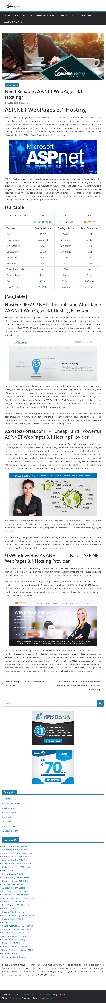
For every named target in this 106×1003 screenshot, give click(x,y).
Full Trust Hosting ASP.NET (14, 922)
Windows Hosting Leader (13, 887)
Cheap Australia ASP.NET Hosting (17, 925)
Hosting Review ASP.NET (13, 919)
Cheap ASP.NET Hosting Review (16, 929)
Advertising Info (13, 21)
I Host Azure (7, 870)
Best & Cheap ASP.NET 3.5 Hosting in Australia (25, 683)
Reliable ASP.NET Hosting (14, 943)
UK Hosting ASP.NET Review (15, 849)
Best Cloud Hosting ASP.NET (15, 891)
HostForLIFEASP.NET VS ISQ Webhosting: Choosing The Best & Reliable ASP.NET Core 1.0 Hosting (77, 685)
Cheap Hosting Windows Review (17, 853)
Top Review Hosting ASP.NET (15, 946)
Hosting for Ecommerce (13, 901)
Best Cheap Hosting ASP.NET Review (19, 915)
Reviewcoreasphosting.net (14, 957)
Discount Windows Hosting (14, 846)
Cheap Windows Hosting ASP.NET (17, 950)
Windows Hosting (45, 15)
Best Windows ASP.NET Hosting (16, 905)
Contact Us (85, 15)
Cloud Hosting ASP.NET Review (16, 877)
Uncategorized (9, 826)
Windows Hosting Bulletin (14, 860)
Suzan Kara (25, 103)
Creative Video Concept (13, 884)
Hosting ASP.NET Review (13, 912)
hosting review (9, 812)
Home (7, 15)
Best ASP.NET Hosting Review (15, 932)
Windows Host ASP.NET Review (16, 863)
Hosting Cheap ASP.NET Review (16, 856)
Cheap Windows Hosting (13, 939)
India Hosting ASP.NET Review (16, 867)
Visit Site (42, 287)
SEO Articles (7, 821)
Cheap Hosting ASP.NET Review (16, 881)
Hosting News (67, 15)
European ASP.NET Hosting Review (18, 898)
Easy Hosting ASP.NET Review (15, 936)
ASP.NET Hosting (23, 15)
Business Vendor (10, 908)
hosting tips (7, 817)
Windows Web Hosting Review (16, 894)
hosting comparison (11, 803)
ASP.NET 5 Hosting (10, 953)
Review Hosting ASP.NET (13, 874)
